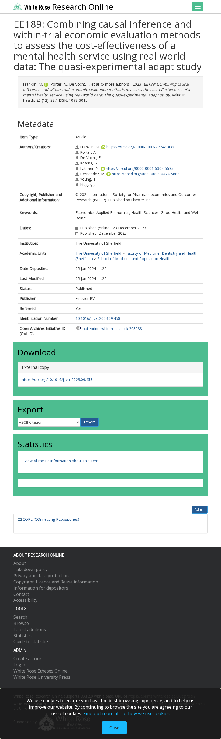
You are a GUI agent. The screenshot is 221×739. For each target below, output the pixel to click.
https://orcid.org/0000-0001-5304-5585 (140, 168)
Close (114, 727)
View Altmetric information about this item (61, 460)
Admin (200, 509)
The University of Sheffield (98, 253)
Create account (28, 658)
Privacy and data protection (41, 576)
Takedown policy (30, 569)
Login (19, 665)
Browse (21, 623)
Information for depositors (40, 588)
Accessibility (25, 600)
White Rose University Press (41, 677)
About (19, 563)
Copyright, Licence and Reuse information (55, 582)
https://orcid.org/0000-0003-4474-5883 (145, 173)
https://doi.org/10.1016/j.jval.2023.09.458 (57, 379)
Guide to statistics (31, 642)
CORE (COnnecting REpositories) (50, 519)
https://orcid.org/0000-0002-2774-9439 (140, 146)
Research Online (68, 6)
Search (20, 617)
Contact (21, 594)
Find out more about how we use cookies (126, 713)
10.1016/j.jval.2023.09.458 (97, 318)
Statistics (22, 636)
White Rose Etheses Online (40, 671)
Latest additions (29, 629)
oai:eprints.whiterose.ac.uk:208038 (112, 328)
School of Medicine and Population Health (134, 258)
